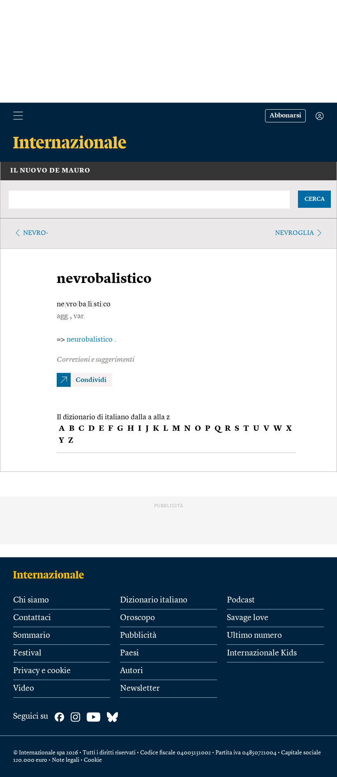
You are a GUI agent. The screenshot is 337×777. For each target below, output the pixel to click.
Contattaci (32, 618)
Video (23, 689)
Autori (131, 671)
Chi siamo (31, 600)
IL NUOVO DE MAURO (50, 171)
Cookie (93, 760)
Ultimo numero (254, 636)
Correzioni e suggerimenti (95, 359)
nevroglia (294, 233)
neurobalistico (90, 339)
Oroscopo (137, 618)
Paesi (129, 653)
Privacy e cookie (42, 671)
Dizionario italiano (153, 600)
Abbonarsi (285, 116)
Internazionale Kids (262, 653)
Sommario (31, 636)
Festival (27, 653)
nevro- (35, 233)
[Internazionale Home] (51, 574)
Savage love (247, 618)
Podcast (241, 600)
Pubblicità (138, 636)
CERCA (315, 199)
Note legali (65, 760)
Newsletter (140, 689)
